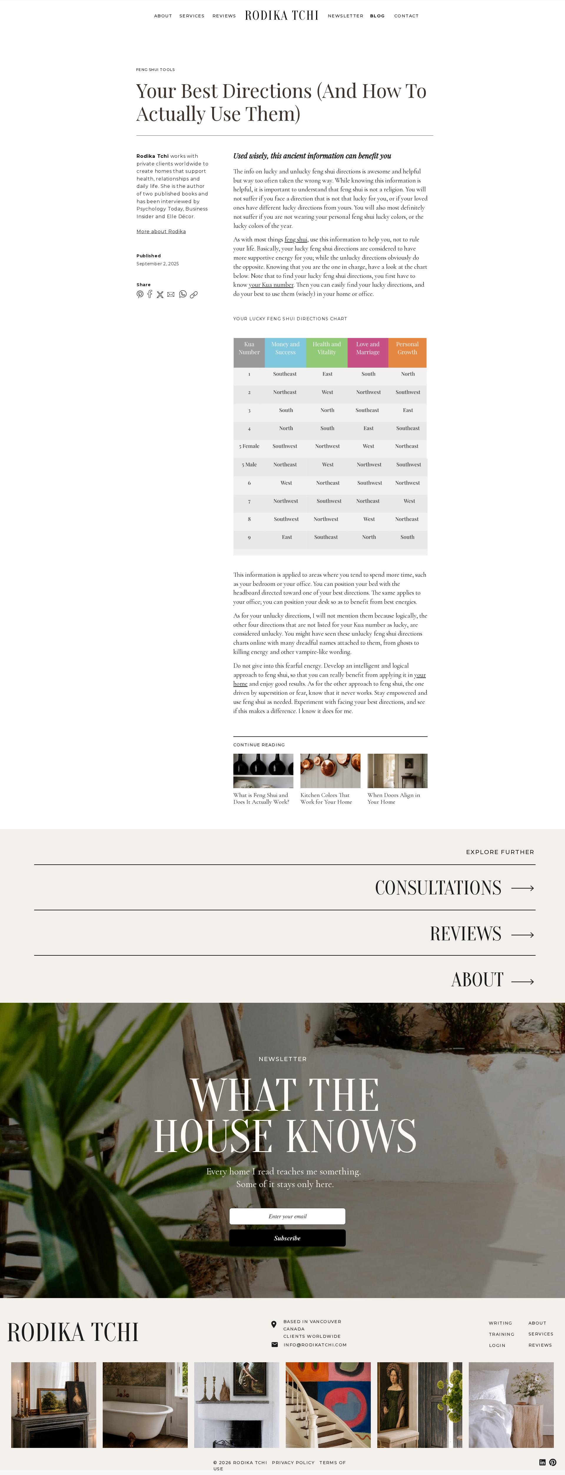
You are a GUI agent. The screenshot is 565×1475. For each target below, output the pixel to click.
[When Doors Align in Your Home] (398, 771)
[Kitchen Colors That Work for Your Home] (330, 771)
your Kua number (271, 285)
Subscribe (287, 1237)
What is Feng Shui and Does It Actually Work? (261, 798)
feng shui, (297, 239)
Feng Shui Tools (155, 69)
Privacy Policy (294, 1462)
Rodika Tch (152, 156)
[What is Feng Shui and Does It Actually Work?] (263, 771)
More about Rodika (161, 231)
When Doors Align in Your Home (394, 798)
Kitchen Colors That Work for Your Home (326, 798)
